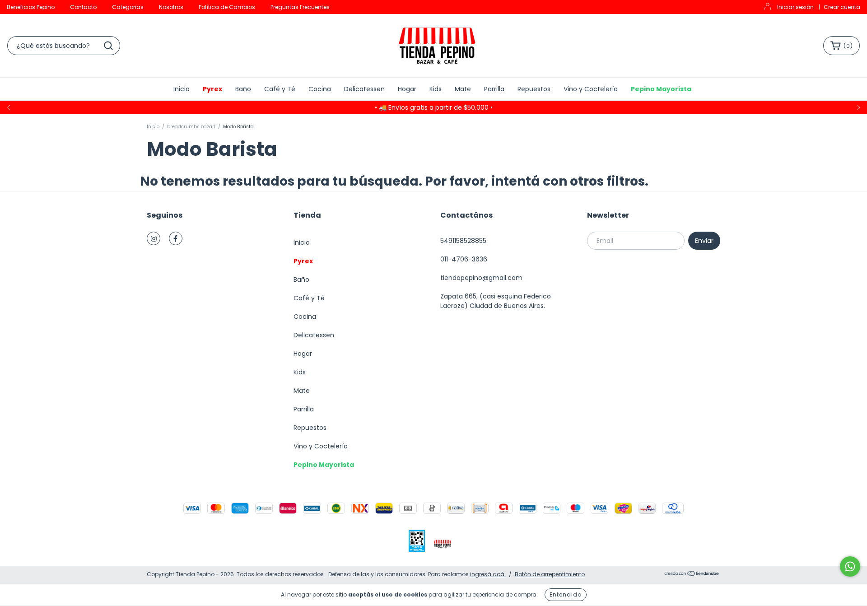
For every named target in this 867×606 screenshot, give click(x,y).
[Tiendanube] (692, 574)
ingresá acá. (488, 574)
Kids (435, 88)
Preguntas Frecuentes (300, 7)
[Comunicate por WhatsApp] (850, 566)
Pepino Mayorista (661, 88)
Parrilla (494, 88)
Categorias (128, 7)
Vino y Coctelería (591, 88)
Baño (243, 88)
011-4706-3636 (463, 259)
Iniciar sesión (795, 7)
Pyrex (212, 88)
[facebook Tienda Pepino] (175, 238)
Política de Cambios (227, 7)
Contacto (83, 7)
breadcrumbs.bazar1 (191, 126)
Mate (463, 88)
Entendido (566, 594)
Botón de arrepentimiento (550, 574)
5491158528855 (463, 240)
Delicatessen (364, 88)
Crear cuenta (842, 7)
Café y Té (279, 88)
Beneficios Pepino (31, 7)
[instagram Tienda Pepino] (153, 238)
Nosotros (171, 7)
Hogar (407, 88)
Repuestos (533, 88)
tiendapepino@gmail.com (481, 277)
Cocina (319, 88)
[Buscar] (108, 45)
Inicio (181, 88)
